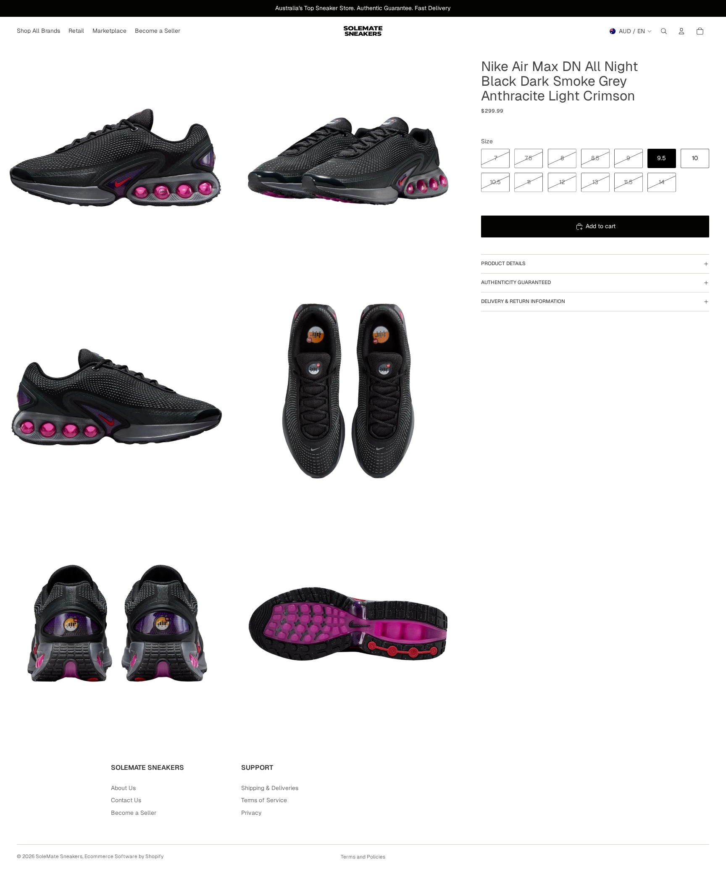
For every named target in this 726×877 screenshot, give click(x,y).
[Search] (664, 31)
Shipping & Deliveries (269, 788)
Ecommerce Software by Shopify (123, 856)
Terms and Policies (363, 856)
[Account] (681, 31)
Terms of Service (264, 800)
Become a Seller (133, 812)
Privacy (251, 812)
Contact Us (126, 800)
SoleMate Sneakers (59, 856)
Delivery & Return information (523, 301)
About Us (123, 788)
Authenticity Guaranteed (516, 282)
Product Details (503, 263)
